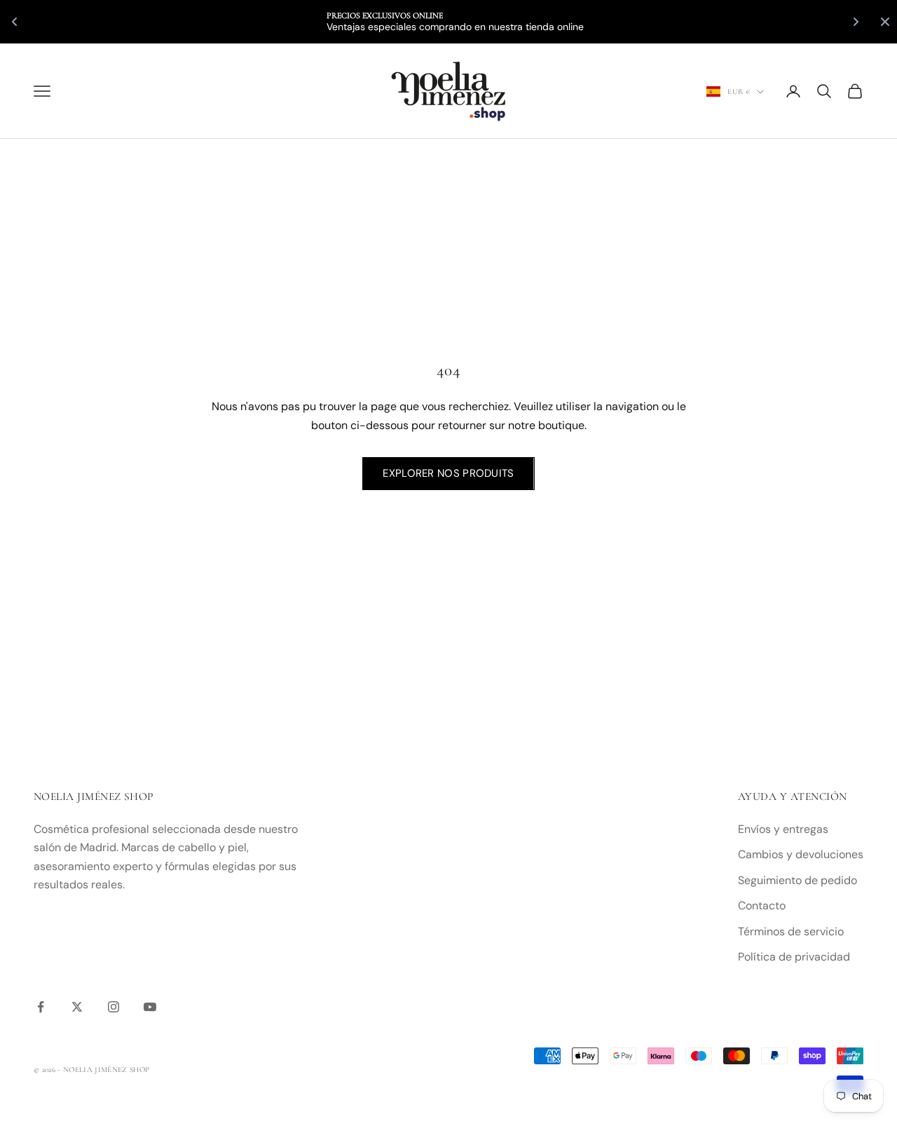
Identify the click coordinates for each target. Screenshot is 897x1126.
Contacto (762, 905)
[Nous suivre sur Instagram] (114, 1007)
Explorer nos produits (448, 473)
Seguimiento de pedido (797, 880)
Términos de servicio (791, 931)
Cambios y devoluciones (800, 854)
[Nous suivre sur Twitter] (77, 1007)
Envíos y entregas (783, 829)
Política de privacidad (794, 956)
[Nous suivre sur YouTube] (150, 1007)
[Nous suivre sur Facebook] (41, 1007)
